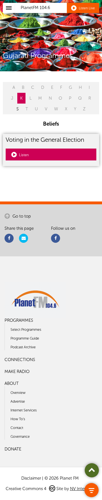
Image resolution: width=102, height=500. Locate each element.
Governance (20, 436)
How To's (17, 419)
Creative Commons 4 (27, 488)
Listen (23, 155)
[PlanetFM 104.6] (58, 14)
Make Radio (17, 371)
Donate (13, 449)
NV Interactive (83, 488)
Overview (18, 392)
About (12, 383)
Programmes (19, 320)
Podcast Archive (23, 347)
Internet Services (23, 410)
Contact (16, 428)
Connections (20, 359)
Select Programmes (25, 329)
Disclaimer (31, 478)
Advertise (17, 401)
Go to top (21, 216)
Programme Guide (24, 338)
